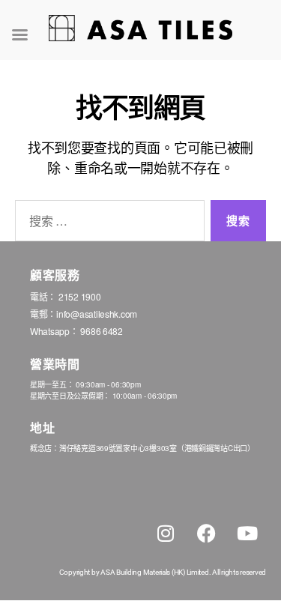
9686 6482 (101, 330)
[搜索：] (107, 223)
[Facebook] (206, 533)
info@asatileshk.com (96, 313)
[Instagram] (165, 533)
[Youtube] (247, 533)
